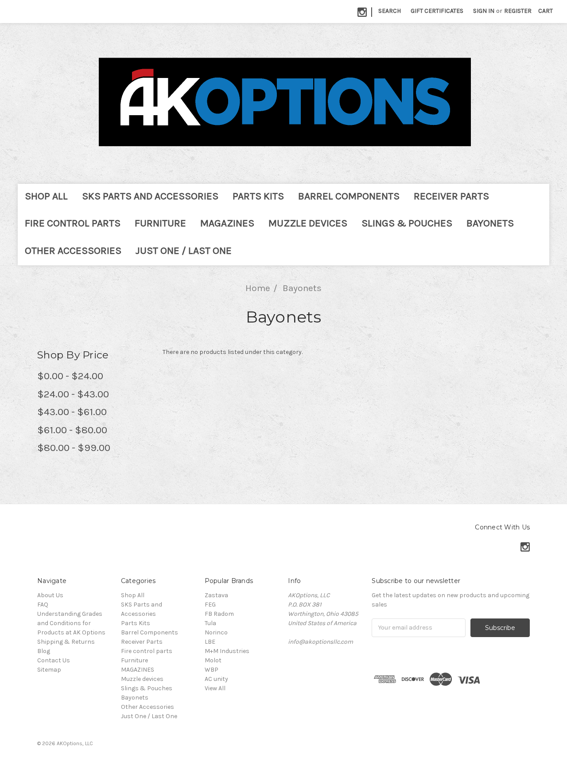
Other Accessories (73, 251)
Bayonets (490, 223)
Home (257, 288)
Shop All (46, 196)
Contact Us (53, 660)
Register (518, 11)
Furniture (160, 223)
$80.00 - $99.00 (73, 448)
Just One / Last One (184, 251)
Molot (213, 660)
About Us (50, 595)
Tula (210, 623)
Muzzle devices (307, 223)
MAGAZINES (227, 223)
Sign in (483, 11)
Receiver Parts (451, 196)
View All (215, 688)
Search (389, 11)
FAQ (42, 604)
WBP (211, 669)
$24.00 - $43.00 (73, 394)
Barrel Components (349, 196)
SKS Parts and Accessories (150, 196)
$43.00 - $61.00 (72, 412)
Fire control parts (72, 223)
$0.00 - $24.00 (70, 376)
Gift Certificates (437, 11)
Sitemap (49, 669)
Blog (43, 651)
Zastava (216, 595)
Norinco (216, 632)
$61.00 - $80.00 (72, 430)
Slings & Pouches (406, 223)
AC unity (216, 679)
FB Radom (219, 614)
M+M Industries (227, 651)
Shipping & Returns (66, 641)
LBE (210, 641)
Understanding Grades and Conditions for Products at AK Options (71, 623)
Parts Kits (258, 196)
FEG (210, 604)
